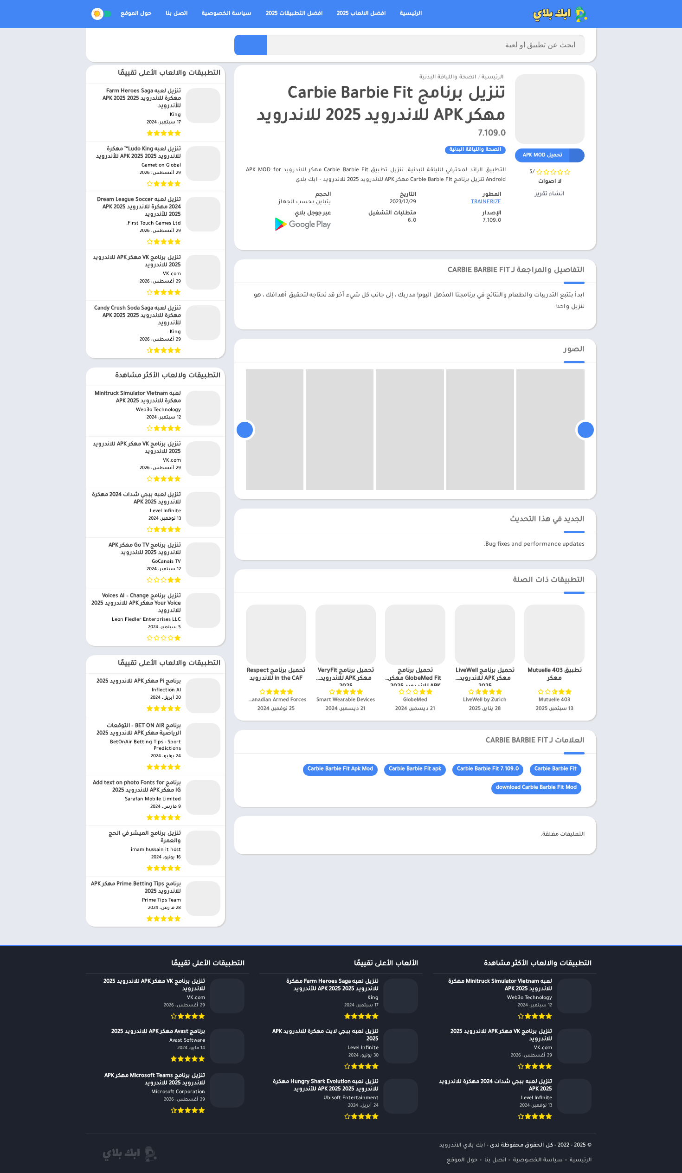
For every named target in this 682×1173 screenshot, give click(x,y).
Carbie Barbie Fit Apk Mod (340, 770)
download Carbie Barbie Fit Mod (536, 788)
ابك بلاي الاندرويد (462, 1146)
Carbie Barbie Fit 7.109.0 (488, 770)
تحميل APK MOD (542, 155)
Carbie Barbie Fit (555, 770)
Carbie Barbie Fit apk (415, 770)
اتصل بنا (176, 14)
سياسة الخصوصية (226, 14)
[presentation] (585, 429)
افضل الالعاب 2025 (361, 14)
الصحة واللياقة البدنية (447, 78)
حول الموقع (136, 14)
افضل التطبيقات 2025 (294, 14)
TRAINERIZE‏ (486, 203)
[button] (250, 45)
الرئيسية (411, 14)
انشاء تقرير (550, 194)
